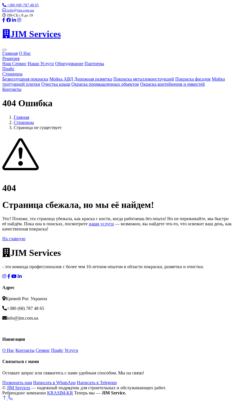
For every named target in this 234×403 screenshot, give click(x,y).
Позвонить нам (17, 382)
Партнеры (94, 63)
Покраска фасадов (193, 79)
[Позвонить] (10, 398)
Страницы (12, 73)
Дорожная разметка (93, 79)
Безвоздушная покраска (25, 79)
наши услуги (101, 223)
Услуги (71, 350)
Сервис (43, 350)
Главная (10, 53)
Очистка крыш (55, 84)
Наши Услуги (41, 63)
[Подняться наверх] (5, 398)
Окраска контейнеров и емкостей (172, 84)
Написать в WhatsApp (54, 382)
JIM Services (18, 387)
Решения (10, 58)
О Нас (25, 53)
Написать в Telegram (97, 382)
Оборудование (69, 63)
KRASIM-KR (60, 392)
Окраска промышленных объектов (105, 84)
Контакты (11, 89)
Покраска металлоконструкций (143, 79)
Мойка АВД (61, 79)
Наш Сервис (14, 63)
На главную (13, 238)
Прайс (8, 68)
